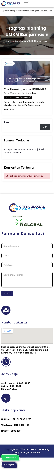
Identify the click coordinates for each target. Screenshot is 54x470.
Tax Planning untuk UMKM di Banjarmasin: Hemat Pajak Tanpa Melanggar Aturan (27, 89)
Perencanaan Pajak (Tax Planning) (18, 97)
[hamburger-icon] (26, 3)
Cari (6, 122)
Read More (9, 109)
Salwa (33, 93)
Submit (7, 293)
